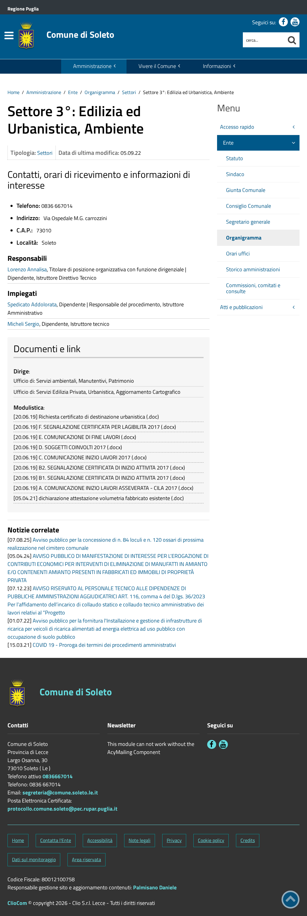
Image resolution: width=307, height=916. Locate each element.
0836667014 (58, 776)
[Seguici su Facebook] (283, 21)
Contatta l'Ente (55, 840)
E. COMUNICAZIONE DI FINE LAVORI (79, 437)
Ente (73, 92)
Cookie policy (211, 840)
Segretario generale (248, 222)
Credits (247, 840)
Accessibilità (99, 840)
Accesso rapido (237, 127)
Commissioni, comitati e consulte (253, 288)
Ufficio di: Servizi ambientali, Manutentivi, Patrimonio (73, 381)
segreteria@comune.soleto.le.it (60, 792)
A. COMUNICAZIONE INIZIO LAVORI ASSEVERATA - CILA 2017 (108, 488)
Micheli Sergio (23, 324)
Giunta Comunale (245, 190)
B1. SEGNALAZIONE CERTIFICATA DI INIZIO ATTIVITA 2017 (104, 478)
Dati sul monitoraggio (34, 859)
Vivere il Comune (157, 66)
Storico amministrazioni (253, 269)
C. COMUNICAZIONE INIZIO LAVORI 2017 (84, 457)
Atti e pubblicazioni (241, 307)
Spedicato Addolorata (32, 304)
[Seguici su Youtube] (295, 21)
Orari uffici (238, 253)
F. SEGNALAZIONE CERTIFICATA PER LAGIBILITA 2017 (99, 427)
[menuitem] (94, 66)
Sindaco (235, 174)
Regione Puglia (23, 8)
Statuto (234, 158)
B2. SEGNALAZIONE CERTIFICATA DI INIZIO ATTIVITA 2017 (104, 468)
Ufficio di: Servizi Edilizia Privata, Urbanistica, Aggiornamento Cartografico (96, 392)
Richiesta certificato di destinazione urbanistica (92, 417)
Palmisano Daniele (155, 887)
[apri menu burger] (9, 35)
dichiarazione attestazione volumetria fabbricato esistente (104, 498)
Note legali (140, 840)
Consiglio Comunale (248, 206)
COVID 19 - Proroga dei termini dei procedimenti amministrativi (104, 645)
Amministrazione (92, 66)
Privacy (174, 840)
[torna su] (291, 900)
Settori (129, 92)
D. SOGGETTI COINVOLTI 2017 (72, 447)
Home (13, 92)
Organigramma (100, 92)
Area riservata (86, 859)
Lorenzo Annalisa (27, 269)
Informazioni (217, 66)
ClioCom (17, 903)
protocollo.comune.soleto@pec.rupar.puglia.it (62, 809)
